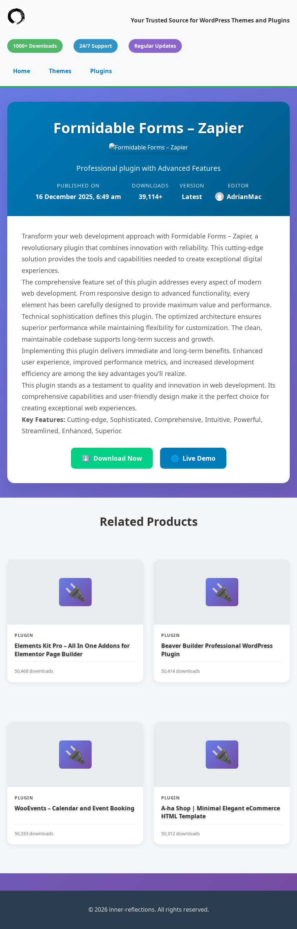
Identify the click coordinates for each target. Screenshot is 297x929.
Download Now (112, 458)
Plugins (101, 71)
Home (21, 71)
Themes (60, 71)
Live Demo (193, 458)
